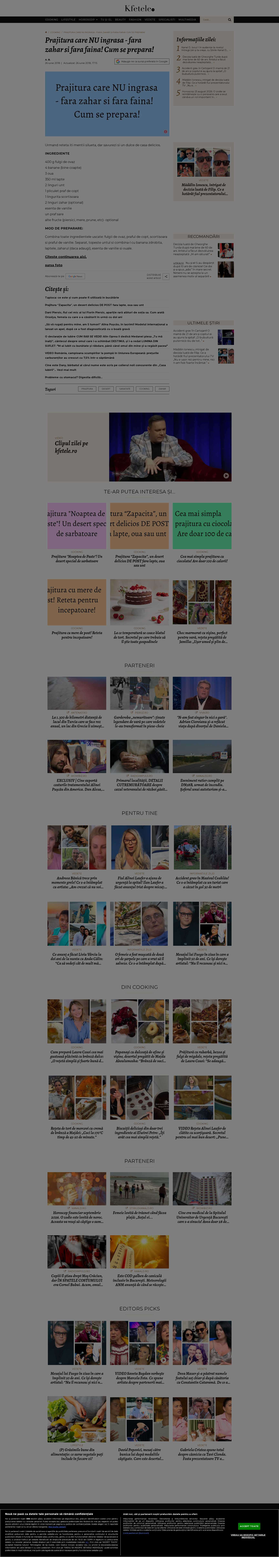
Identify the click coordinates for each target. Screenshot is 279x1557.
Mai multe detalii (57, 1527)
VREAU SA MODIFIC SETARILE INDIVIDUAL (248, 1536)
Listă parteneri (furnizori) (136, 1533)
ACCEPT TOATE (249, 1526)
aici (87, 1542)
